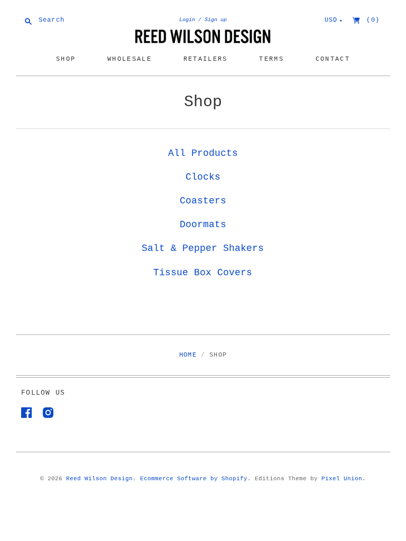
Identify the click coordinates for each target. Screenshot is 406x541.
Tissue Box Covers (202, 272)
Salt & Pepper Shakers (203, 248)
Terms (271, 58)
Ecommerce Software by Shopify (193, 478)
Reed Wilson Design (99, 478)
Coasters (203, 200)
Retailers (205, 58)
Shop (66, 58)
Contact (333, 58)
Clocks (203, 177)
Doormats (203, 224)
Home (188, 354)
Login (187, 20)
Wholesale (129, 58)
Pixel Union (341, 478)
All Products (203, 153)
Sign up (216, 20)
